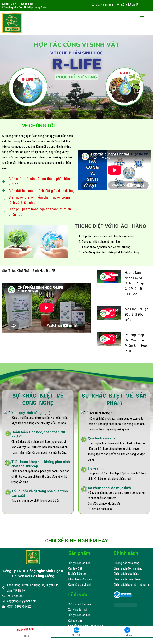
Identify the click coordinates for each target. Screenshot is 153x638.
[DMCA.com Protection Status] (125, 605)
